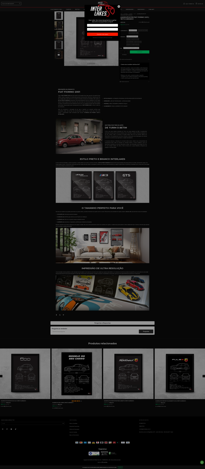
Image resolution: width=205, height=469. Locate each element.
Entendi (120, 467)
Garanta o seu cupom (102, 34)
